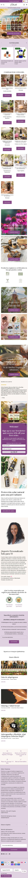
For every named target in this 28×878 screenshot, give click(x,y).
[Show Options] (24, 449)
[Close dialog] (26, 425)
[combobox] (13, 449)
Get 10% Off (14, 452)
